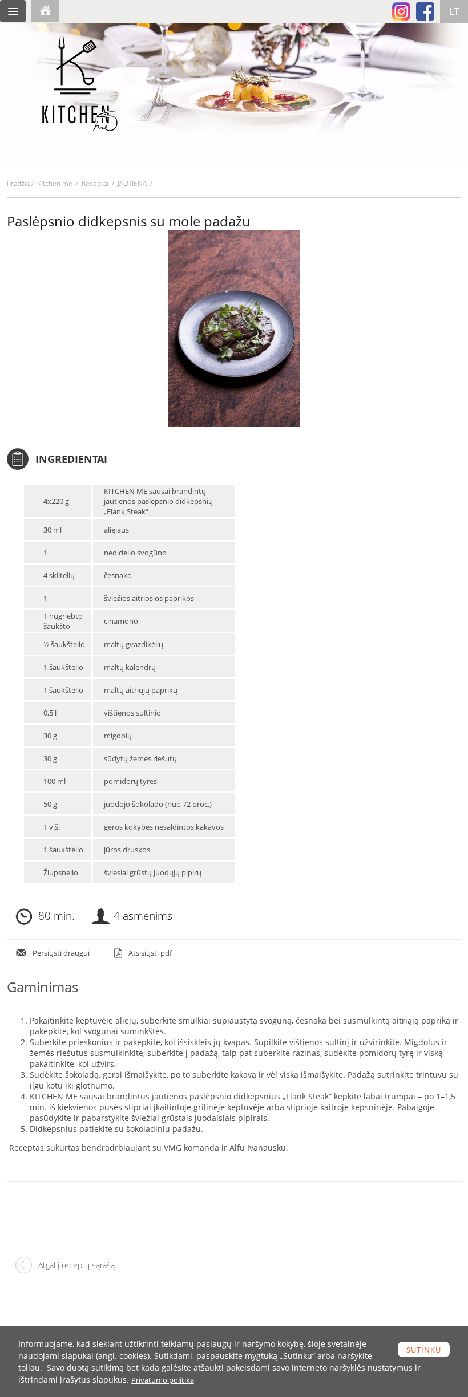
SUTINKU (423, 1350)
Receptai (95, 183)
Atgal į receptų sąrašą (76, 1265)
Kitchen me (54, 183)
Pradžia (18, 183)
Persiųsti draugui (61, 953)
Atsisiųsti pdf (150, 953)
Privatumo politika (162, 1380)
